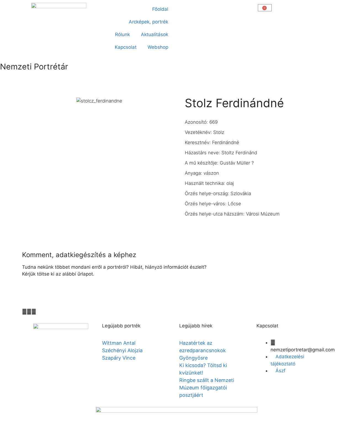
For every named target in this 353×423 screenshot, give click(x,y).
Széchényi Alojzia (122, 350)
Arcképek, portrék (148, 22)
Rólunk (122, 34)
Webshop (158, 47)
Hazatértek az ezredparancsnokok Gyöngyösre (202, 350)
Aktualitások (154, 34)
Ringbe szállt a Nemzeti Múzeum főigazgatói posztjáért (206, 387)
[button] (183, 7)
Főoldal (160, 9)
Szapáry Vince (118, 358)
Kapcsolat (126, 47)
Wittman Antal (119, 343)
